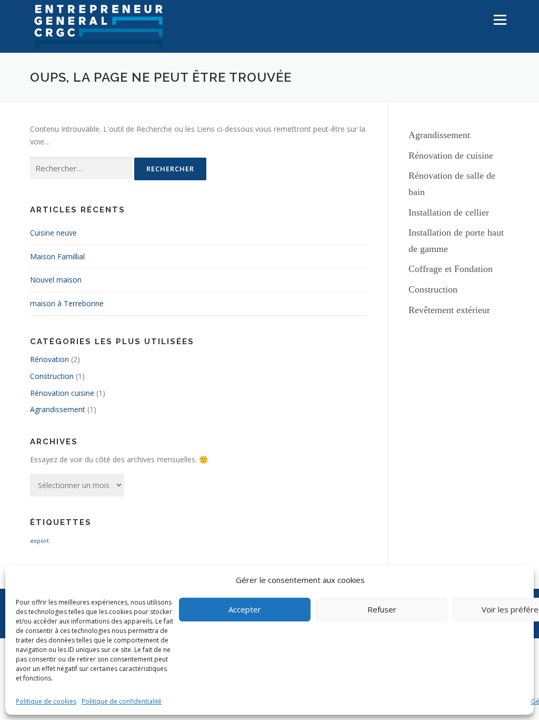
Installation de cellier (448, 212)
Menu (500, 20)
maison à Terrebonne (67, 303)
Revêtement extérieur (449, 310)
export (39, 540)
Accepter (244, 609)
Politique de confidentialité (122, 701)
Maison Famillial (57, 256)
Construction (52, 376)
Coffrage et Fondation (450, 269)
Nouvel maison (56, 280)
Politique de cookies (46, 701)
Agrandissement (57, 409)
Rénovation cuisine (62, 393)
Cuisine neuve (53, 233)
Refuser (381, 609)
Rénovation (49, 359)
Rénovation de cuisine (450, 155)
